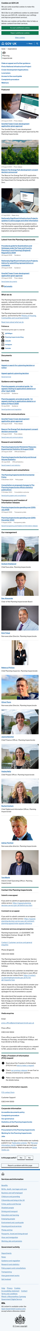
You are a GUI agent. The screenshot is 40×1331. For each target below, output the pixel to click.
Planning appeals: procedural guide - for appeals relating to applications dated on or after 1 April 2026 (18, 388)
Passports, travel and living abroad (14, 1234)
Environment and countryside (12, 1222)
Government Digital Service (11, 1299)
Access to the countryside (11, 76)
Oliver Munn (6, 702)
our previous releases (19, 1070)
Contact (24, 1291)
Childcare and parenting (10, 1196)
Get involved (6, 1279)
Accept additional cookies (20, 28)
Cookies (17, 1288)
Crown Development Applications (14, 70)
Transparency (6, 1272)
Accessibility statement (10, 1291)
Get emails (8, 286)
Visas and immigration (9, 1237)
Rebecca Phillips (8, 668)
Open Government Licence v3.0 (13, 1309)
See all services (6, 377)
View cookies (20, 37)
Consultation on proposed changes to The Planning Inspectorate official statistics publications (17, 487)
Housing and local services (11, 1226)
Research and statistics (10, 1264)
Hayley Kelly (6, 771)
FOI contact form (7, 1092)
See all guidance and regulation (11, 409)
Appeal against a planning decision (15, 373)
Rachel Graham (7, 806)
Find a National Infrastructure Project (16, 66)
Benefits (4, 1185)
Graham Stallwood (8, 564)
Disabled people (7, 1208)
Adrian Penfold (7, 843)
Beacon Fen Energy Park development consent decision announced (19, 171)
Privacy (9, 1288)
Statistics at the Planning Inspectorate (16, 1122)
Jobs (3, 1136)
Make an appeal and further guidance (15, 63)
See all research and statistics (10, 465)
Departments (6, 1253)
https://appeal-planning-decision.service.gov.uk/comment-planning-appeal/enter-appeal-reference (18, 921)
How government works (10, 1275)
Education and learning (10, 1215)
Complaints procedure (10, 79)
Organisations (12, 49)
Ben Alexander (7, 598)
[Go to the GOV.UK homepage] (8, 43)
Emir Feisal (5, 633)
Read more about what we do (12, 322)
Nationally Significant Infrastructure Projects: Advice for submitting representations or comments (19, 263)
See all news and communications (12, 437)
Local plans (5, 73)
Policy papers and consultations (13, 1268)
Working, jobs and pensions (11, 1241)
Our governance (7, 1119)
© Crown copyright (20, 1326)
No (30, 1158)
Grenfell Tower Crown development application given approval (15, 125)
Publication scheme (19, 1143)
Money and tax (7, 1230)
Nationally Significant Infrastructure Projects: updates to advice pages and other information (19, 219)
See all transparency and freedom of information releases (19, 526)
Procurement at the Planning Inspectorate (18, 1130)
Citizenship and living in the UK (13, 1200)
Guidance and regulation (10, 1261)
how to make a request (25, 1065)
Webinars (5, 83)
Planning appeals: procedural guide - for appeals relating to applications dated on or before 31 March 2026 (18, 401)
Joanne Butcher (7, 737)
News (3, 1257)
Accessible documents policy (12, 1112)
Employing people (8, 1219)
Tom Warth (5, 877)
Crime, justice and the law (11, 1204)
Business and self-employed (12, 1193)
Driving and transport (9, 1211)
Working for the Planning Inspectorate (16, 1133)
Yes (22, 1158)
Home (3, 49)
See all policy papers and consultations (13, 495)
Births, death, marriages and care (14, 1189)
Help (3, 1288)
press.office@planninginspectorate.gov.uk (17, 1023)
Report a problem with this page (20, 1165)
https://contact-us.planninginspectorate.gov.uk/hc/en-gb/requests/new (18, 977)
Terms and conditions (9, 1294)
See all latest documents (9, 281)
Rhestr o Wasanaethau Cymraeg (13, 1296)
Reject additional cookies (20, 33)
